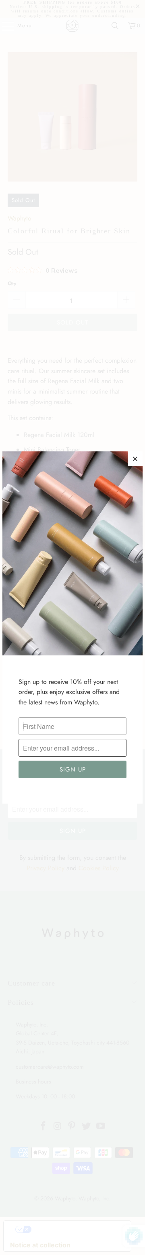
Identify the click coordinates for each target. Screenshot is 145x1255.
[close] (135, 458)
